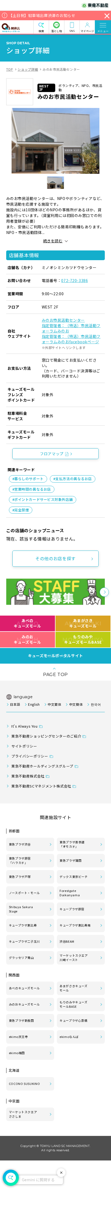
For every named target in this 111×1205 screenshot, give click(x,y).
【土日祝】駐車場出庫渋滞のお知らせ (42, 15)
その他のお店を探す (55, 558)
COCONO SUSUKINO (24, 1083)
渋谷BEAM (67, 941)
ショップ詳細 (28, 69)
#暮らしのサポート (28, 478)
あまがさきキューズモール (83, 623)
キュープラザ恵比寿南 (75, 925)
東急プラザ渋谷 (20, 844)
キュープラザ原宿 (72, 909)
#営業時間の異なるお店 (31, 489)
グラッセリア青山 (21, 957)
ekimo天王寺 (18, 1036)
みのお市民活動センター (63, 320)
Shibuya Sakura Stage (21, 909)
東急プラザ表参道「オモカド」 (72, 844)
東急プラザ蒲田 (70, 860)
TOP (9, 69)
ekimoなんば (69, 1036)
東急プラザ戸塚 (20, 876)
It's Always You (24, 726)
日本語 (15, 704)
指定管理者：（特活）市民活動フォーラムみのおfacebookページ (71, 339)
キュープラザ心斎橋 (74, 1020)
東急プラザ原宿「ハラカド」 (20, 860)
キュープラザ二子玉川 (24, 941)
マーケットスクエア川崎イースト (74, 957)
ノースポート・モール (24, 893)
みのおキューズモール (27, 639)
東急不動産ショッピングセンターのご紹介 (46, 736)
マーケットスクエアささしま (23, 1114)
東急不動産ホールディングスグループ (42, 766)
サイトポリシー (24, 746)
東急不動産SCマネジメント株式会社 (41, 786)
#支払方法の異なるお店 (72, 478)
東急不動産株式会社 (27, 776)
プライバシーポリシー (29, 756)
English (34, 704)
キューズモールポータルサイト (55, 656)
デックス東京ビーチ (74, 876)
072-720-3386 (74, 280)
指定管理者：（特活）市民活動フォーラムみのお (71, 328)
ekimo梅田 (17, 1053)
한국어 (96, 704)
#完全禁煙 (20, 509)
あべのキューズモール (27, 623)
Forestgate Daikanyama (70, 892)
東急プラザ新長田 (21, 1020)
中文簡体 (76, 704)
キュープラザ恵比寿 (23, 925)
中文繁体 (54, 704)
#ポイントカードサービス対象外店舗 (42, 499)
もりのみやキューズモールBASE (82, 639)
